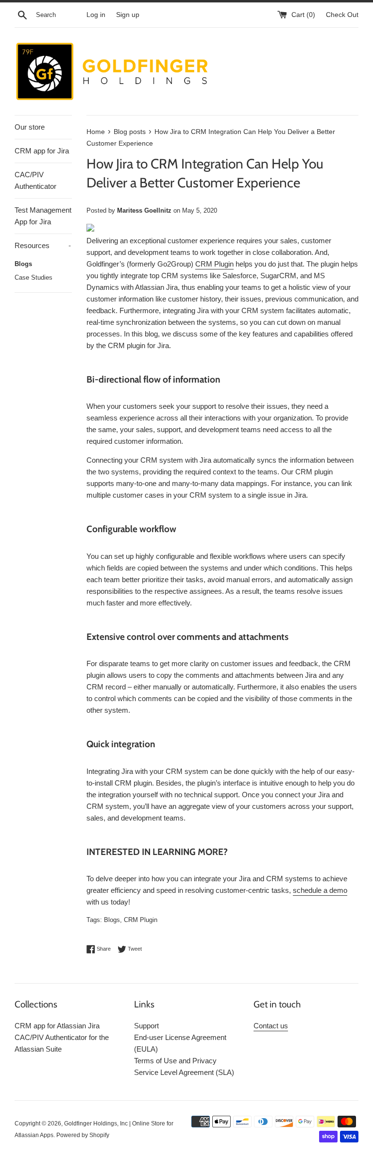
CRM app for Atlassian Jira (57, 1026)
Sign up (127, 14)
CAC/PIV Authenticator (35, 180)
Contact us (271, 1026)
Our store (30, 127)
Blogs (23, 264)
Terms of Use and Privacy (175, 1060)
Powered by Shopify (82, 1135)
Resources (43, 245)
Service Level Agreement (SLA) (184, 1072)
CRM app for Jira (42, 151)
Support (146, 1026)
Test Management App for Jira (43, 216)
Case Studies (33, 277)
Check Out (342, 14)
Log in (95, 14)
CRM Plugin (140, 919)
